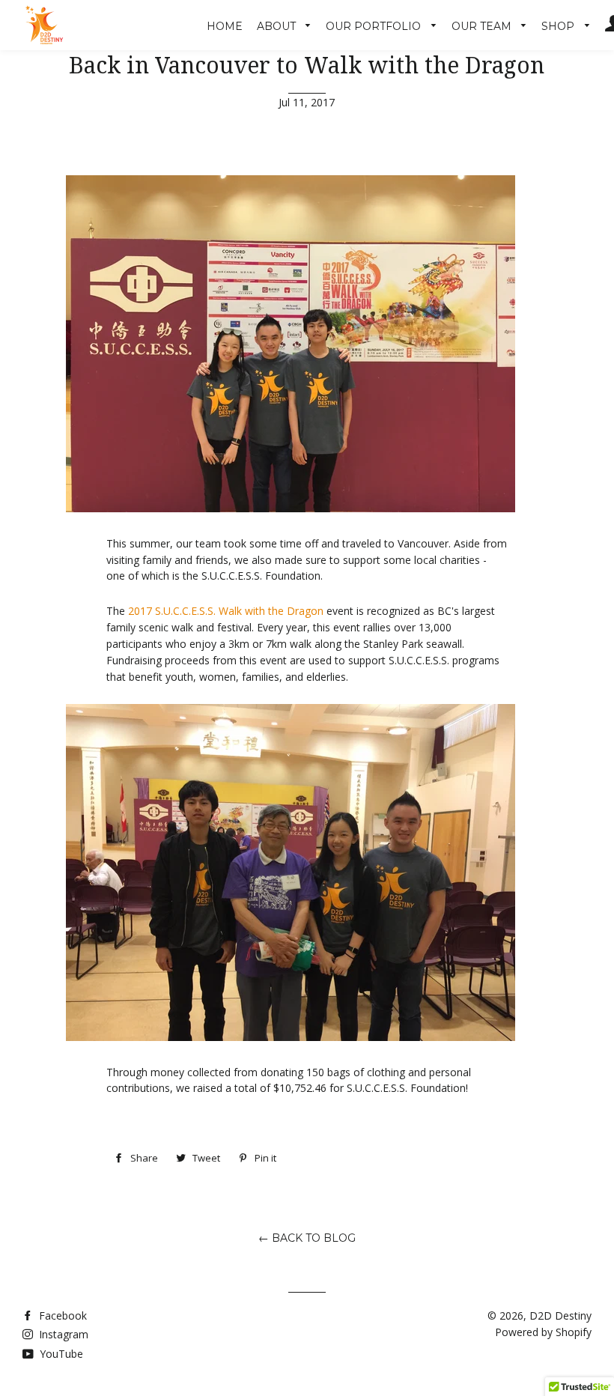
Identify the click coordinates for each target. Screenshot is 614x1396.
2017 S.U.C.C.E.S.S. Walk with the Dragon (225, 611)
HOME (225, 26)
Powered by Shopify (543, 1332)
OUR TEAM (483, 26)
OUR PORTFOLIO (375, 26)
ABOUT (278, 26)
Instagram (62, 1334)
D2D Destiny (560, 1315)
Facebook (61, 1315)
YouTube (60, 1354)
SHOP (559, 26)
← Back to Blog (307, 1238)
